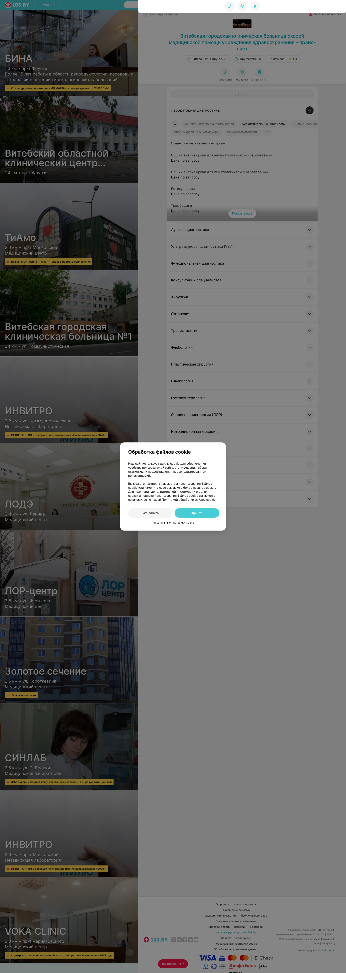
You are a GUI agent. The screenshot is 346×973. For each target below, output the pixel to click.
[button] (242, 6)
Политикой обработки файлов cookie (189, 500)
